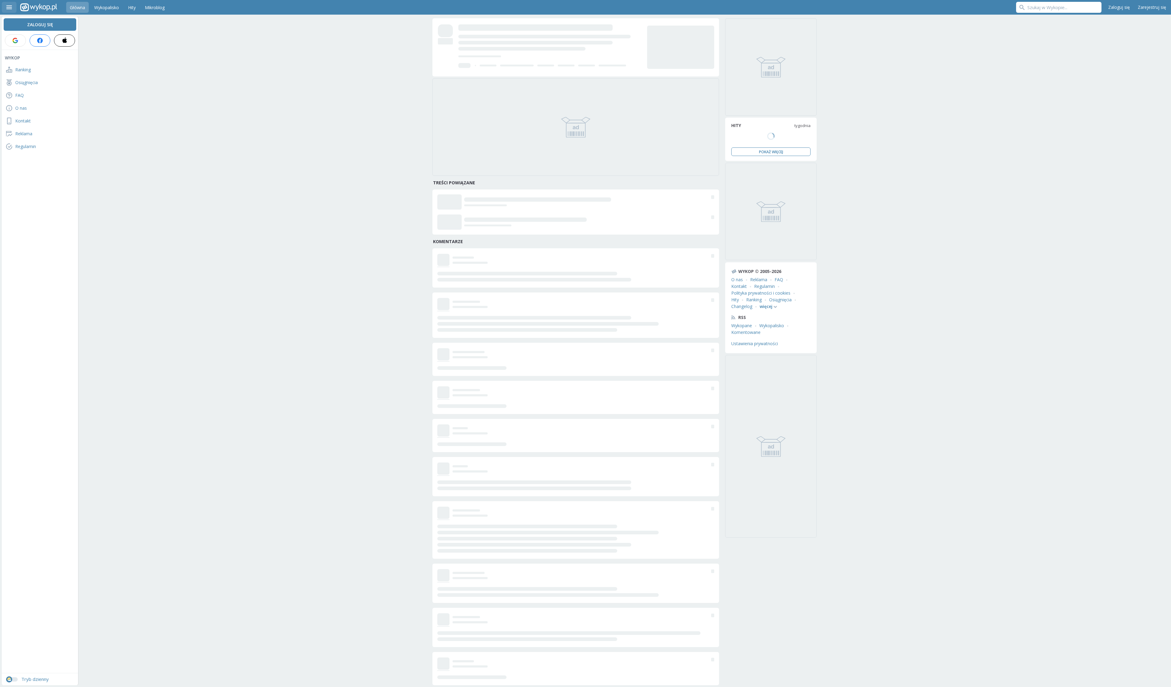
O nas (737, 279)
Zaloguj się (1119, 7)
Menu (9, 7)
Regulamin (764, 286)
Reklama (758, 279)
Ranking (754, 300)
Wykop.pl (38, 7)
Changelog (741, 306)
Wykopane (741, 325)
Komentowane (746, 332)
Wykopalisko (771, 325)
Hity (735, 300)
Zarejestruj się (1152, 7)
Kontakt (739, 286)
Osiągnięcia (780, 300)
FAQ (779, 279)
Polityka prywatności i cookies (760, 293)
